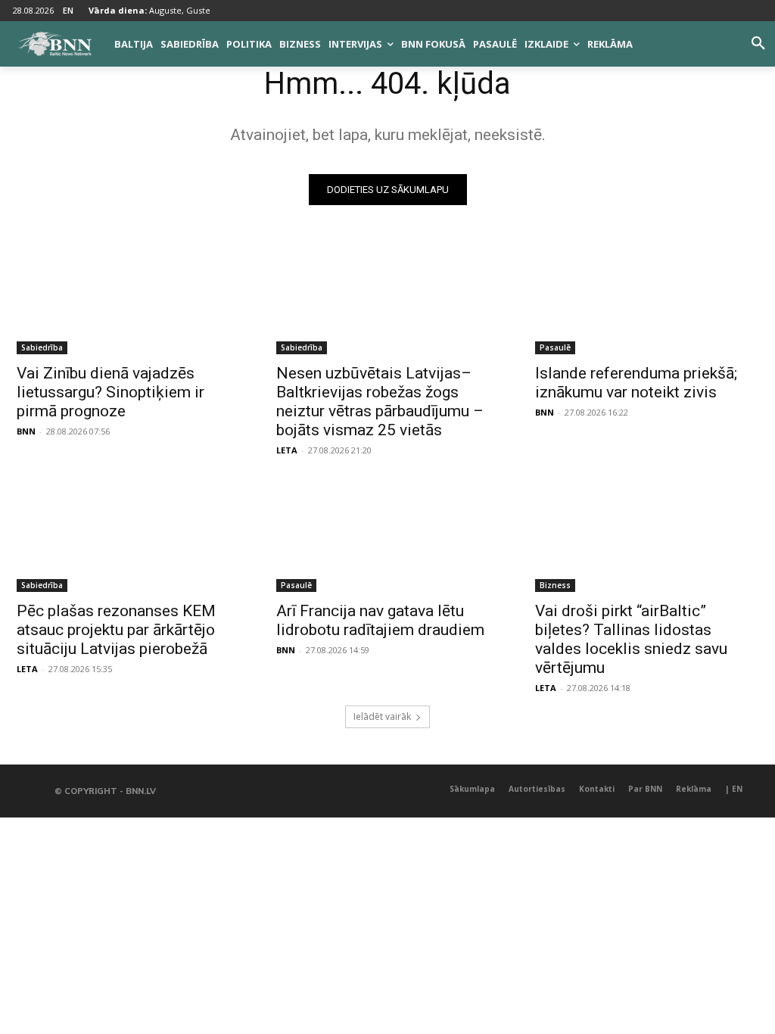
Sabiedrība (42, 347)
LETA (286, 450)
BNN (26, 431)
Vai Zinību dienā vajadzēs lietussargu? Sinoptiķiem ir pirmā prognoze (110, 392)
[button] (758, 44)
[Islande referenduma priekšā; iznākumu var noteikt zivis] (646, 298)
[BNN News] (54, 44)
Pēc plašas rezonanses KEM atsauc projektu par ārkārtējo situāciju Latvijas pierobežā (116, 630)
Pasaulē (555, 347)
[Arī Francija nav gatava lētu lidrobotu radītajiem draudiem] (388, 535)
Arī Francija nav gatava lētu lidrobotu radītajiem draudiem (380, 620)
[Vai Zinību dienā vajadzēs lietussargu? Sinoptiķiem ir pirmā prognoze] (128, 298)
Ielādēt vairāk (382, 716)
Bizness (555, 585)
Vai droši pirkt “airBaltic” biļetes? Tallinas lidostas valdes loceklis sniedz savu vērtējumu (631, 639)
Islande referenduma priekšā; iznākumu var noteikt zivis (636, 382)
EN (68, 10)
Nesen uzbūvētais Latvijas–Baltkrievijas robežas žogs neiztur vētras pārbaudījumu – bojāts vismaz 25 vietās (380, 401)
